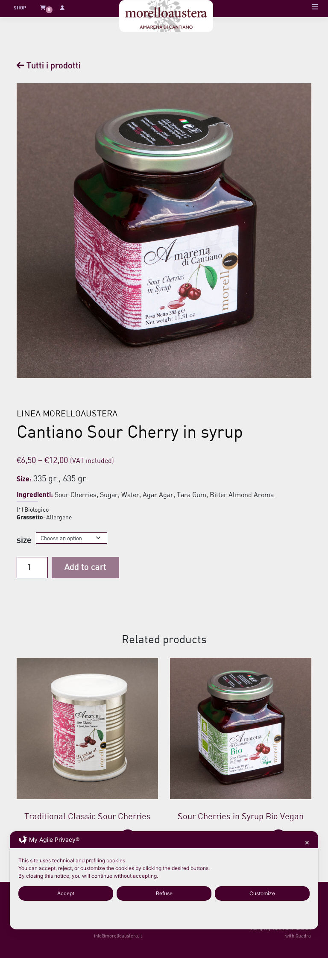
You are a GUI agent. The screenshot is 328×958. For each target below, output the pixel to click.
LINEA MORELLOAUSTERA (67, 414)
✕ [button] (307, 842)
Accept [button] (65, 893)
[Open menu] (315, 8)
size (24, 540)
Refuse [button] (164, 893)
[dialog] (164, 880)
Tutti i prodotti (52, 66)
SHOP (20, 8)
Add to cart (85, 567)
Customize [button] (262, 893)
